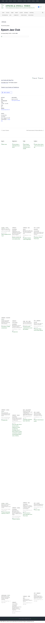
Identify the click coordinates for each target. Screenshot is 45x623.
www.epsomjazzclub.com (5, 109)
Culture (38, 227)
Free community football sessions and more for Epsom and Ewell (5, 414)
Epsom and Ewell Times (5, 601)
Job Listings (30, 15)
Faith (29, 227)
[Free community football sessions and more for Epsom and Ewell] (6, 367)
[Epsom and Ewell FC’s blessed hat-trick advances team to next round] (6, 460)
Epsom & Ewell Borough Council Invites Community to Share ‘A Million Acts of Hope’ (17, 512)
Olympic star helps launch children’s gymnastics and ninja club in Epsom (5, 322)
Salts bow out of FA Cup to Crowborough (5, 229)
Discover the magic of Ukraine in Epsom (38, 324)
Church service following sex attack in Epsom (27, 600)
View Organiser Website (16, 100)
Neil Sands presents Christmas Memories (35, 130)
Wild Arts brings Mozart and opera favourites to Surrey (38, 414)
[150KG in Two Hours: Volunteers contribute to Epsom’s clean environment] (28, 460)
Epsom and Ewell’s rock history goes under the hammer (39, 233)
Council (7, 12)
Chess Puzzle (24, 15)
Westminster (5, 15)
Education (8, 317)
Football (3, 227)
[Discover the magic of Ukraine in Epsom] (39, 278)
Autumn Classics (5, 130)
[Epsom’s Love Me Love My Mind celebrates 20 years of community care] (28, 185)
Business (26, 12)
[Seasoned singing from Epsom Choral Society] (39, 460)
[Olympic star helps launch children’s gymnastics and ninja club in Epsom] (6, 275)
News (3, 12)
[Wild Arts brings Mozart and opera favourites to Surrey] (39, 369)
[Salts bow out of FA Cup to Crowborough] (6, 185)
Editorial (32, 12)
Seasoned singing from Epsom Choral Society (38, 505)
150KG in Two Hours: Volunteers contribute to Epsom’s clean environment (27, 507)
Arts (10, 15)
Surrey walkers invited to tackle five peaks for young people (17, 419)
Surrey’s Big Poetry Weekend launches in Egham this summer (38, 597)
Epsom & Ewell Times (18, 5)
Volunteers (14, 229)
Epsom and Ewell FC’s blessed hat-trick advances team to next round (6, 506)
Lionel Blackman (14, 329)
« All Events (3, 22)
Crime (12, 12)
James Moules (25, 325)
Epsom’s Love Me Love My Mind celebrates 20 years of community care (27, 232)
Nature (21, 12)
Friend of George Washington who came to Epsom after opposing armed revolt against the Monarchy (27, 413)
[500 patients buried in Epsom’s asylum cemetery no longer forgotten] (17, 559)
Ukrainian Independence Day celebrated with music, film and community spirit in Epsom (17, 232)
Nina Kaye (13, 236)
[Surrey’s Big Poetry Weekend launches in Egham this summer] (39, 550)
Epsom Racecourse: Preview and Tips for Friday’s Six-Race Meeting (5, 598)
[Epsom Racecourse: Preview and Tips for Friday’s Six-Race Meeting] (6, 552)
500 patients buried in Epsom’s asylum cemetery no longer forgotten (16, 608)
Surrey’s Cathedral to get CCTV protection (27, 323)
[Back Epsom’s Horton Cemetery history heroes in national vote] (17, 278)
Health (18, 415)
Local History (14, 322)
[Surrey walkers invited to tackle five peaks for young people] (17, 372)
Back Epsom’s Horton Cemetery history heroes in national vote (17, 326)
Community (16, 15)
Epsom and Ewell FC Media (5, 231)
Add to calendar (7, 92)
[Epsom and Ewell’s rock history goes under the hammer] (39, 185)
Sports (16, 12)
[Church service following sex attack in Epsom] (28, 553)
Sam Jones (3, 325)
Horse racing (3, 595)
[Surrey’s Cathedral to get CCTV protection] (28, 278)
